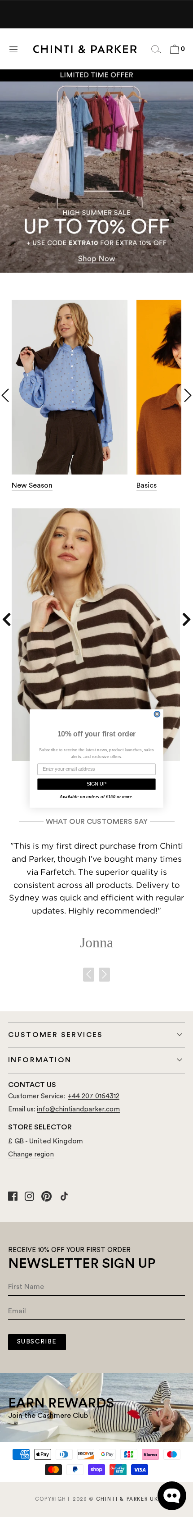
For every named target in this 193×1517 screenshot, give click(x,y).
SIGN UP (96, 783)
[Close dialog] (157, 714)
